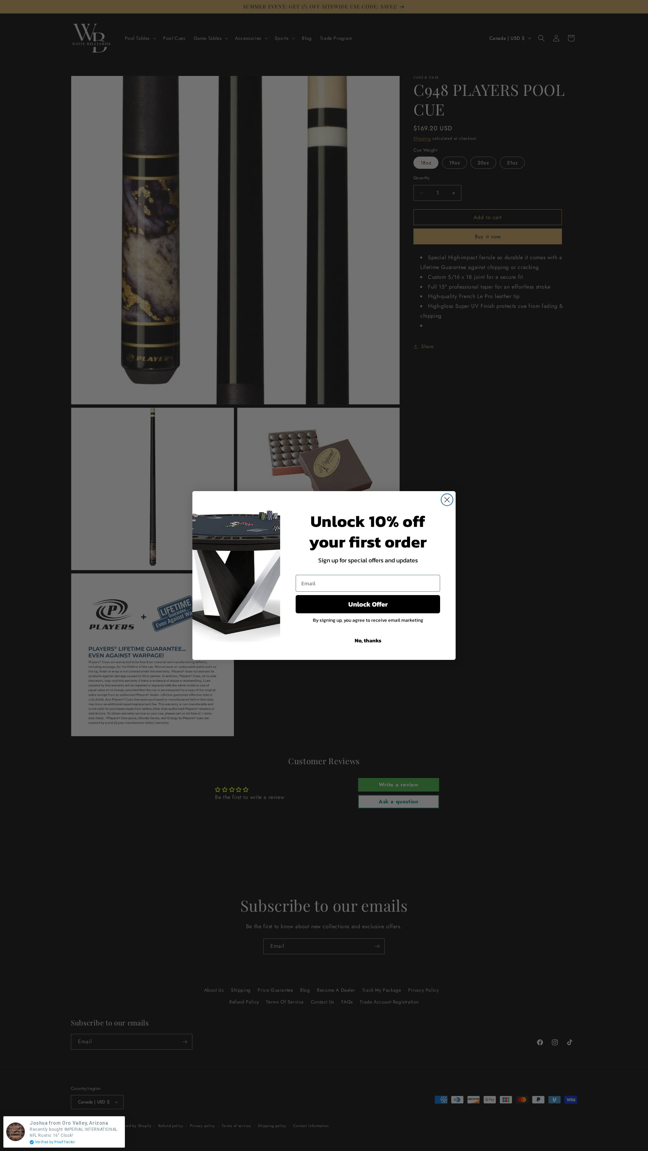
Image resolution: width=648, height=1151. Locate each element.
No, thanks (368, 640)
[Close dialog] (447, 500)
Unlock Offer (368, 604)
